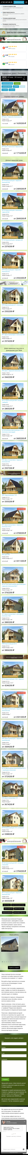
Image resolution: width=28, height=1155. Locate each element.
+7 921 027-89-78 (6, 2)
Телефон (3, 1047)
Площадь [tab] (6, 80)
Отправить (5, 1079)
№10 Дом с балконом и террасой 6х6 (12, 146)
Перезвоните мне (19, 2)
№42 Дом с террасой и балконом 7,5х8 (13, 370)
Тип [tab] (5, 77)
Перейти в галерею (14, 967)
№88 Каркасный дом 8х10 (9, 644)
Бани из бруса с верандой (19, 912)
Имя (2, 1041)
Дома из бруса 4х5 (9, 908)
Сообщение (4, 1059)
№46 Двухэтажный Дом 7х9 (10, 798)
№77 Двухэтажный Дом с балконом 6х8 (13, 334)
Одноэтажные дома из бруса (18, 904)
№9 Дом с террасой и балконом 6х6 (12, 117)
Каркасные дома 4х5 (7, 912)
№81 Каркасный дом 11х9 (9, 495)
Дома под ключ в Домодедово (16, 32)
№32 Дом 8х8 (6, 554)
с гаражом (5, 89)
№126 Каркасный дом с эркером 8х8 (12, 240)
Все (24, 79)
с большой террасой (7, 86)
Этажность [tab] (19, 77)
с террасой (12, 89)
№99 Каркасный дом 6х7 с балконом (12, 305)
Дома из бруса (7, 904)
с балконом (17, 83)
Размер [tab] (11, 77)
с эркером (16, 86)
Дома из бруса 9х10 (19, 908)
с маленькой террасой (7, 83)
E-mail (2, 1053)
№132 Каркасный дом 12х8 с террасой (13, 679)
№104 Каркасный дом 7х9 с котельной (13, 827)
